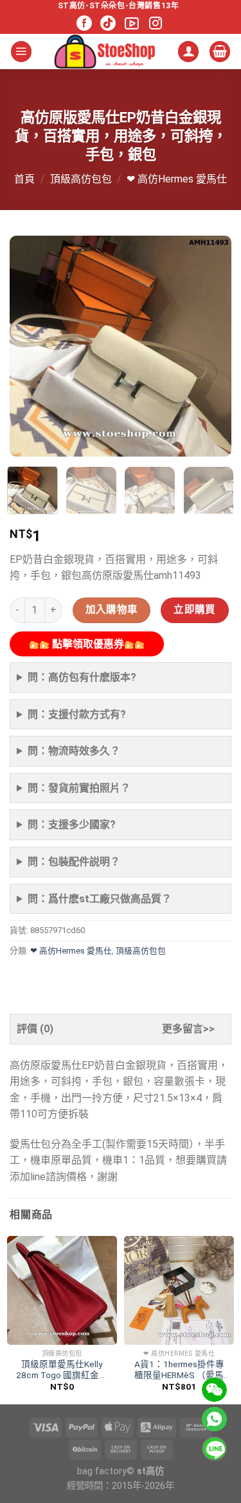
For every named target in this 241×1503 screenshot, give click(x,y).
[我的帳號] (188, 51)
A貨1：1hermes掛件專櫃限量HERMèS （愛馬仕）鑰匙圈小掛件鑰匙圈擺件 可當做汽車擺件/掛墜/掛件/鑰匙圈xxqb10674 (179, 1370)
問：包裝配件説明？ (74, 862)
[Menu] (21, 51)
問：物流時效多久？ (74, 751)
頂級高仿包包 (81, 179)
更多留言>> (188, 1029)
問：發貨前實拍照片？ (79, 788)
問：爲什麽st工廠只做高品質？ (100, 899)
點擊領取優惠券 (86, 644)
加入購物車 (111, 609)
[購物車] (220, 51)
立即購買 (195, 609)
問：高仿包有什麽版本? (82, 677)
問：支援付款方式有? (77, 714)
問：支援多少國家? (72, 824)
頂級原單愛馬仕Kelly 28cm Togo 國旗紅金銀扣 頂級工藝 (62, 1370)
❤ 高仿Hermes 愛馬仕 (177, 179)
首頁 (24, 179)
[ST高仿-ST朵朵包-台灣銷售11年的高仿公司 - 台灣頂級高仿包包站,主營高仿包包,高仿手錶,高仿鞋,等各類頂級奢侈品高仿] (105, 51)
